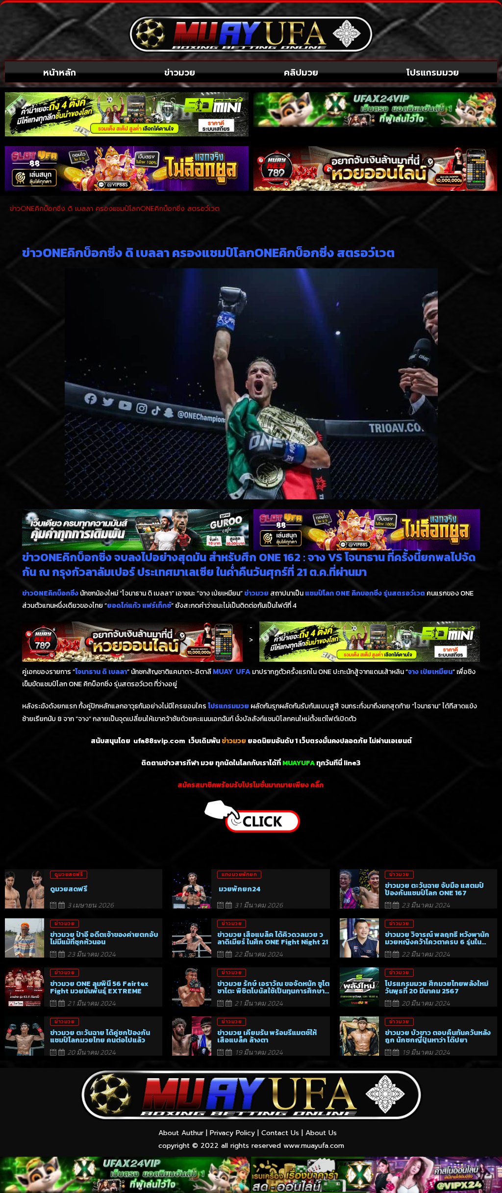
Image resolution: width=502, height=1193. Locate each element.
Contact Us (280, 1133)
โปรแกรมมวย (432, 72)
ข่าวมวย (179, 72)
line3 (352, 763)
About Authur (180, 1133)
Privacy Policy (232, 1133)
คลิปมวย (301, 72)
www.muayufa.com (313, 1146)
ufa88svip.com (159, 741)
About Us (321, 1133)
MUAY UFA (232, 672)
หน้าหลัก (59, 72)
